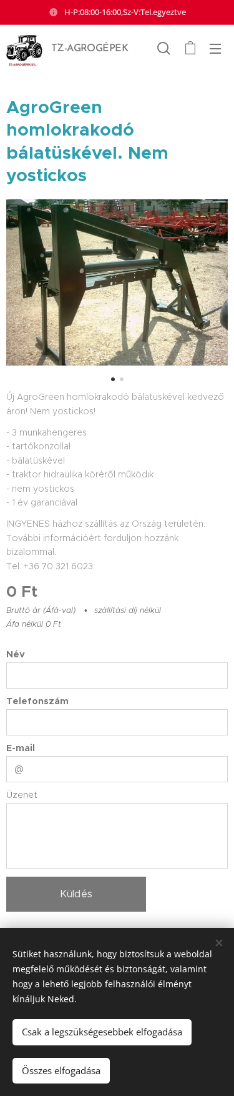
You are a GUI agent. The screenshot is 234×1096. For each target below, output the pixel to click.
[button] (164, 48)
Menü (215, 48)
